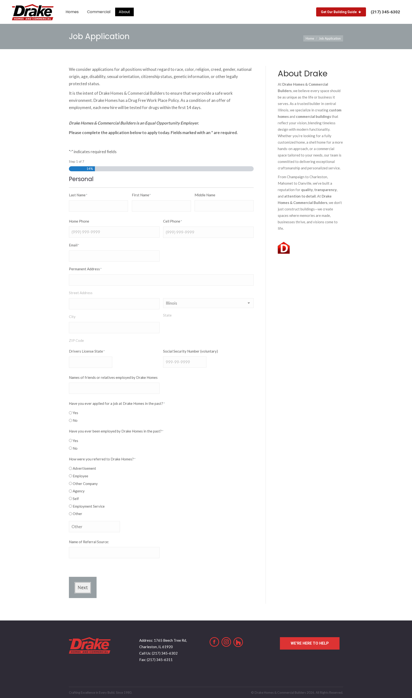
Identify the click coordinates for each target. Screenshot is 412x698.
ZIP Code (76, 340)
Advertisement (84, 468)
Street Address (81, 293)
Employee (80, 476)
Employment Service (89, 506)
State (167, 315)
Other (77, 513)
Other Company (85, 483)
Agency (79, 491)
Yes (75, 413)
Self (76, 498)
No (75, 420)
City (72, 316)
